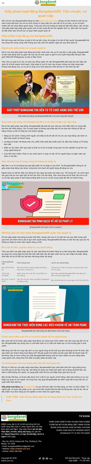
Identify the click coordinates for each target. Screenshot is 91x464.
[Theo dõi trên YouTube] (47, 458)
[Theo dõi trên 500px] (50, 458)
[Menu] (3, 3)
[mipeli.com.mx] (45, 3)
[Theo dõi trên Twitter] (40, 458)
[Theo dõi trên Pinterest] (43, 458)
